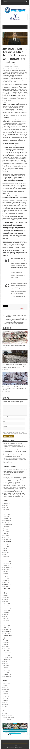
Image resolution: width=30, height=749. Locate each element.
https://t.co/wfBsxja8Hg (18, 293)
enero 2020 (6, 650)
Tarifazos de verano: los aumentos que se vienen (16, 315)
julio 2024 (6, 548)
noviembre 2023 (7, 563)
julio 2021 (6, 616)
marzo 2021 (6, 624)
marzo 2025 (6, 535)
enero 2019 (6, 672)
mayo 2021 (6, 620)
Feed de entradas (8, 715)
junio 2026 (6, 507)
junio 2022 (6, 595)
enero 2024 (6, 560)
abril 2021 (6, 622)
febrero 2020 (7, 648)
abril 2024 (6, 554)
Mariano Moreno (8, 697)
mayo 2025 (6, 531)
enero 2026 (6, 516)
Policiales (6, 700)
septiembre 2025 (8, 524)
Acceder (5, 713)
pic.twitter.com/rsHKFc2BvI (17, 272)
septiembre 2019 (8, 657)
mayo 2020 (6, 642)
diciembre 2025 (7, 518)
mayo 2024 (6, 552)
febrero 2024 (7, 558)
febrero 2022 (7, 603)
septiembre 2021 (8, 612)
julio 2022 (6, 593)
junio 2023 (6, 573)
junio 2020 (6, 640)
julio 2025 (6, 528)
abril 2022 (6, 599)
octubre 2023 (7, 565)
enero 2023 (6, 582)
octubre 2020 (7, 633)
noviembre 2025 (7, 520)
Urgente (5, 706)
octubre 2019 (7, 655)
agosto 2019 (7, 659)
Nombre (5, 417)
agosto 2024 (7, 546)
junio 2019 (6, 663)
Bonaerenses (7, 683)
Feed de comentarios (9, 717)
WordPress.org (7, 719)
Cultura (5, 685)
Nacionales (6, 698)
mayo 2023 (6, 575)
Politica (5, 702)
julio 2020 (6, 639)
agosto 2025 (7, 526)
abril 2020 (6, 644)
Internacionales (7, 695)
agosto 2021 (7, 614)
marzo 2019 (6, 669)
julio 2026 (6, 505)
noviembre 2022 (7, 586)
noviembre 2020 (7, 631)
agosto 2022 (7, 592)
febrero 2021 (7, 625)
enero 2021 (6, 627)
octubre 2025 (7, 522)
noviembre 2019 (7, 654)
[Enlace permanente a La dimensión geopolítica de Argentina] (15, 343)
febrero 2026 (7, 514)
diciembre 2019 (7, 652)
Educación (6, 693)
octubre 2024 (7, 543)
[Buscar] (26, 1)
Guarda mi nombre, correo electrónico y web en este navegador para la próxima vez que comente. (15, 433)
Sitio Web (5, 426)
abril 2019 (6, 667)
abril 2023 (6, 577)
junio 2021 (6, 618)
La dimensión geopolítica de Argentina (13, 345)
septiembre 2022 (8, 590)
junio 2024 (6, 550)
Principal (6, 704)
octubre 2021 (7, 610)
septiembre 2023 (8, 567)
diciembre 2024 (7, 539)
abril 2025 (6, 533)
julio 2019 (6, 661)
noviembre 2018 (7, 676)
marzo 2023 (6, 578)
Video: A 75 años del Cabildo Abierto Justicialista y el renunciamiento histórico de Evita (14, 388)
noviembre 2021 (7, 608)
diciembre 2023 (7, 561)
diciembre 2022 (7, 584)
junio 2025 (6, 530)
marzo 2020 (6, 646)
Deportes (6, 687)
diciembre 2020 (7, 629)
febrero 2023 (7, 580)
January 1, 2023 (14, 277)
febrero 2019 (7, 671)
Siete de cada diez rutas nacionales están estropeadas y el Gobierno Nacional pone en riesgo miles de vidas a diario (14, 366)
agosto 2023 (7, 569)
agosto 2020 (7, 637)
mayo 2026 (6, 509)
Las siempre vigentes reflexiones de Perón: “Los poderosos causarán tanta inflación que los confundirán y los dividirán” (15, 477)
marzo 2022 (6, 601)
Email (4, 421)
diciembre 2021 (7, 607)
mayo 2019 (6, 665)
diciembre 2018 (7, 674)
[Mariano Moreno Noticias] (15, 10)
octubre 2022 (7, 588)
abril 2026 (6, 511)
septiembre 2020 (8, 635)
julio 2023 (6, 571)
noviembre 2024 (7, 541)
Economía (6, 691)
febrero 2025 (7, 537)
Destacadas (6, 689)
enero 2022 (6, 605)
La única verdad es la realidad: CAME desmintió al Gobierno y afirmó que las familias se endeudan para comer (15, 451)
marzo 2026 (6, 513)
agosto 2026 (7, 503)
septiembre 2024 (8, 545)
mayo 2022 (6, 597)
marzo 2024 (6, 556)
